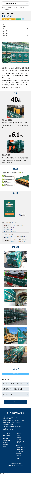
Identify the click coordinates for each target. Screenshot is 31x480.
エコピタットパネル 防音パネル (12, 384)
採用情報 (18, 455)
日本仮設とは (6, 436)
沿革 (5, 446)
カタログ (5, 35)
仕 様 (5, 31)
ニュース (18, 458)
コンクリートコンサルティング (22, 442)
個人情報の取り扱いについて (15, 463)
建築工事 (21, 7)
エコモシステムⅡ (8, 394)
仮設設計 (19, 435)
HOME (3, 7)
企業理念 (6, 442)
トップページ (6, 433)
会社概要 (6, 444)
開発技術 (19, 439)
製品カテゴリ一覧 (21, 447)
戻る (15, 402)
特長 (4, 26)
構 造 (5, 29)
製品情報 (18, 445)
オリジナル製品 (20, 451)
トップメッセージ (8, 440)
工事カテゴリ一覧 (12, 7)
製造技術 (19, 437)
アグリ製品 (19, 453)
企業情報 (5, 438)
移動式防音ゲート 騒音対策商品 (12, 389)
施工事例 (5, 33)
